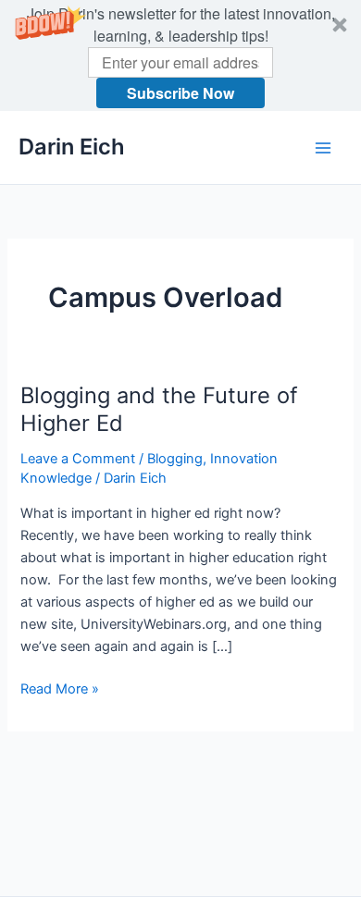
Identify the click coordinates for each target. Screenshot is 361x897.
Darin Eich (72, 146)
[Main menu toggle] (323, 148)
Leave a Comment (77, 458)
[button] (180, 55)
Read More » (59, 690)
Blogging (175, 458)
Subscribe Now (180, 93)
